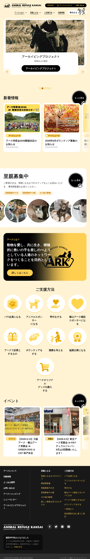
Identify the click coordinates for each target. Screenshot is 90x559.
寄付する (68, 488)
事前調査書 (45, 483)
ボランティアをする (72, 504)
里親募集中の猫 (47, 493)
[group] (22, 127)
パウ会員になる (70, 476)
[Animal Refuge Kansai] (22, 5)
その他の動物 (46, 497)
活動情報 (61, 12)
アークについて (10, 471)
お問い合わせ (9, 488)
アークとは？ (19, 12)
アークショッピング (12, 494)
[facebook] (49, 526)
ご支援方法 (48, 12)
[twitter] (56, 526)
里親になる (34, 12)
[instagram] (62, 526)
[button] (7, 72)
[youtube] (68, 526)
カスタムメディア (79, 558)
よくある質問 (9, 482)
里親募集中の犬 (47, 488)
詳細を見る (18, 547)
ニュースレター (10, 500)
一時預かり (69, 509)
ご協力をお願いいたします (45, 63)
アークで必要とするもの (74, 500)
